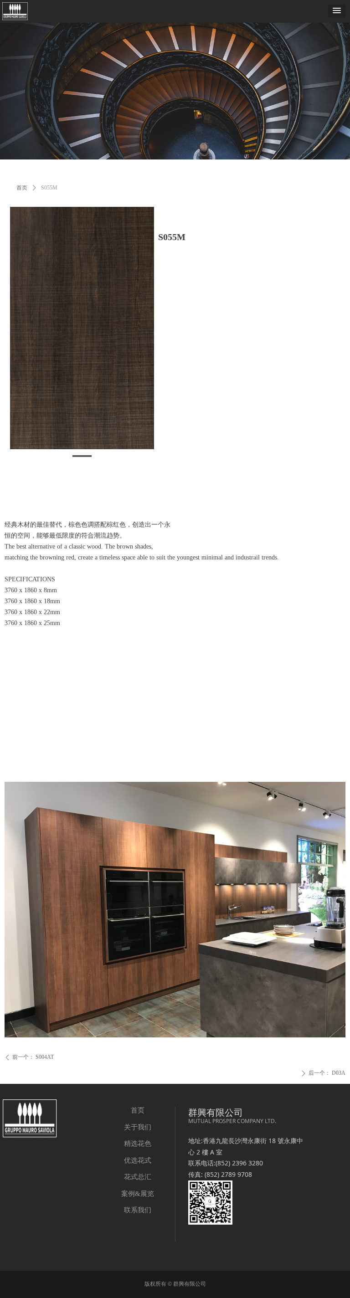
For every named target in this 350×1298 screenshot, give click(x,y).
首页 (21, 188)
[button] (336, 11)
